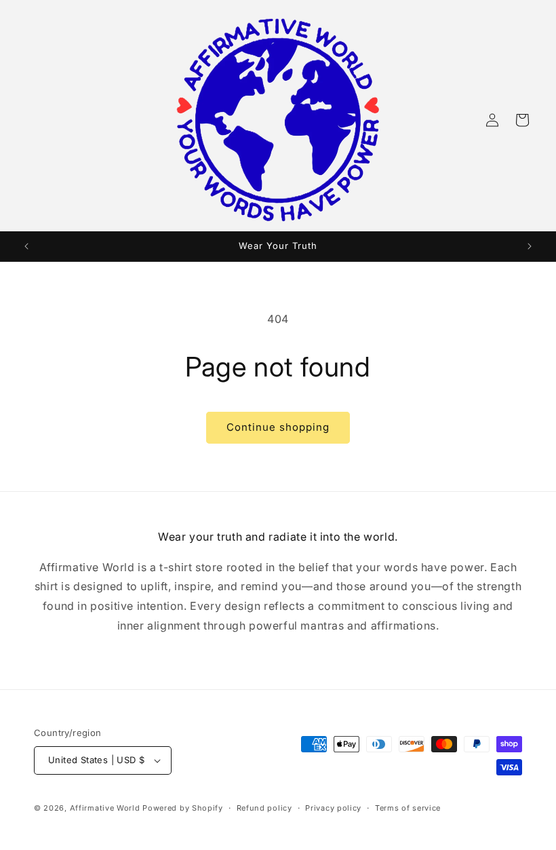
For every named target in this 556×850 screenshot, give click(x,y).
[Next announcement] (529, 246)
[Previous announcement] (26, 246)
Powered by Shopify (182, 808)
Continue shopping (278, 427)
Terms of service (408, 808)
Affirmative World (105, 808)
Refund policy (264, 808)
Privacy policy (333, 808)
